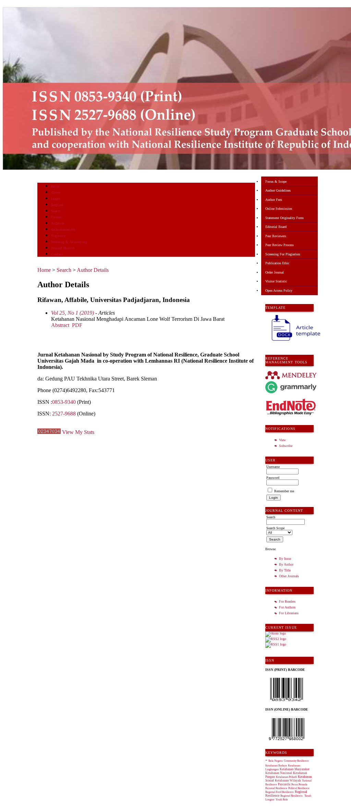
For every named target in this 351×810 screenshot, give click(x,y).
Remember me (284, 491)
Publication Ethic (277, 263)
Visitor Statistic (276, 281)
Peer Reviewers (275, 236)
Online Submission (278, 208)
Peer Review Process (279, 245)
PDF (77, 325)
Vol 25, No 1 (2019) (72, 313)
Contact (57, 254)
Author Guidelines (278, 190)
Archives (57, 223)
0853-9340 (64, 402)
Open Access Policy (278, 290)
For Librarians (289, 613)
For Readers (287, 601)
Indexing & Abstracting (69, 242)
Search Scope (275, 528)
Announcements (63, 229)
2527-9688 (64, 413)
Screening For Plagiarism (282, 254)
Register (57, 205)
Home (55, 186)
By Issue (285, 558)
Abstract (60, 325)
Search (56, 211)
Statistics (58, 236)
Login (55, 199)
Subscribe (285, 446)
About (56, 192)
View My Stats (78, 432)
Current (57, 217)
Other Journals (289, 576)
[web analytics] (49, 432)
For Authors (287, 607)
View (282, 440)
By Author (286, 564)
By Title (285, 570)
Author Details (93, 270)
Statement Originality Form (284, 218)
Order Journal (274, 272)
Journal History (63, 248)
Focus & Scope (276, 181)
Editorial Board (276, 227)
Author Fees (273, 200)
